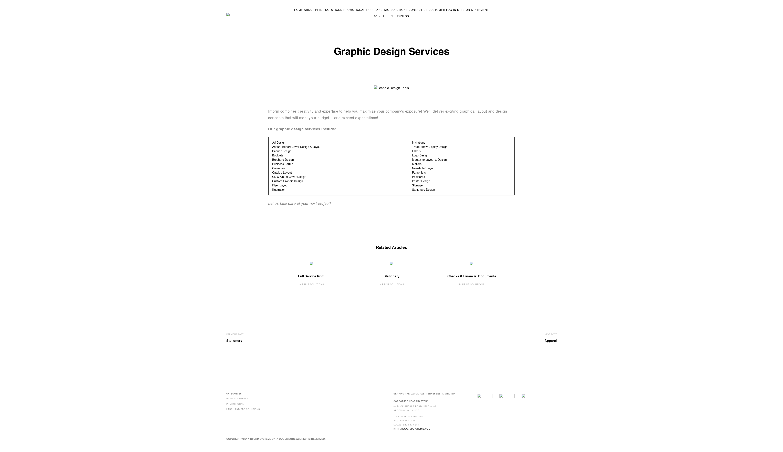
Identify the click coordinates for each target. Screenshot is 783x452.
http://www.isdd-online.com (412, 428)
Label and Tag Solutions (387, 10)
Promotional (354, 10)
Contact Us (418, 10)
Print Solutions (328, 10)
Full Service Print (311, 276)
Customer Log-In (442, 10)
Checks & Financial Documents (471, 276)
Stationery (391, 276)
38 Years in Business (391, 16)
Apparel (550, 340)
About (309, 10)
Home (298, 10)
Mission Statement (473, 10)
